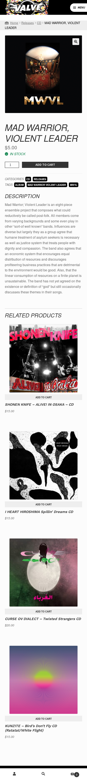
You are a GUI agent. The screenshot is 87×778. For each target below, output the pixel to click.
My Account (14, 774)
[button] (75, 41)
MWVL (73, 184)
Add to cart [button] (43, 397)
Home (14, 23)
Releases (27, 23)
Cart (67, 773)
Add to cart (45, 164)
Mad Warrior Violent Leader (47, 184)
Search (43, 774)
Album (19, 184)
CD (39, 23)
